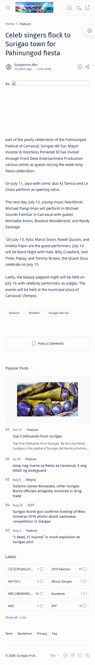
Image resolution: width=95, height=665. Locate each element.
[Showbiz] (34, 313)
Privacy (42, 633)
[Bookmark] (87, 8)
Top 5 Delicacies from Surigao (37, 436)
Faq (54, 633)
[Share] (87, 66)
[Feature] (14, 313)
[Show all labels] (15, 617)
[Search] (69, 8)
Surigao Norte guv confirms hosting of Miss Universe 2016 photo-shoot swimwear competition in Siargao (49, 516)
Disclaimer (24, 633)
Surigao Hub (26, 655)
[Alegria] (31, 479)
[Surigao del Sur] (59, 313)
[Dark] (78, 8)
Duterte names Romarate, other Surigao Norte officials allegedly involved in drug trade (47, 491)
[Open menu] (7, 8)
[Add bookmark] (79, 66)
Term (9, 633)
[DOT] (31, 505)
